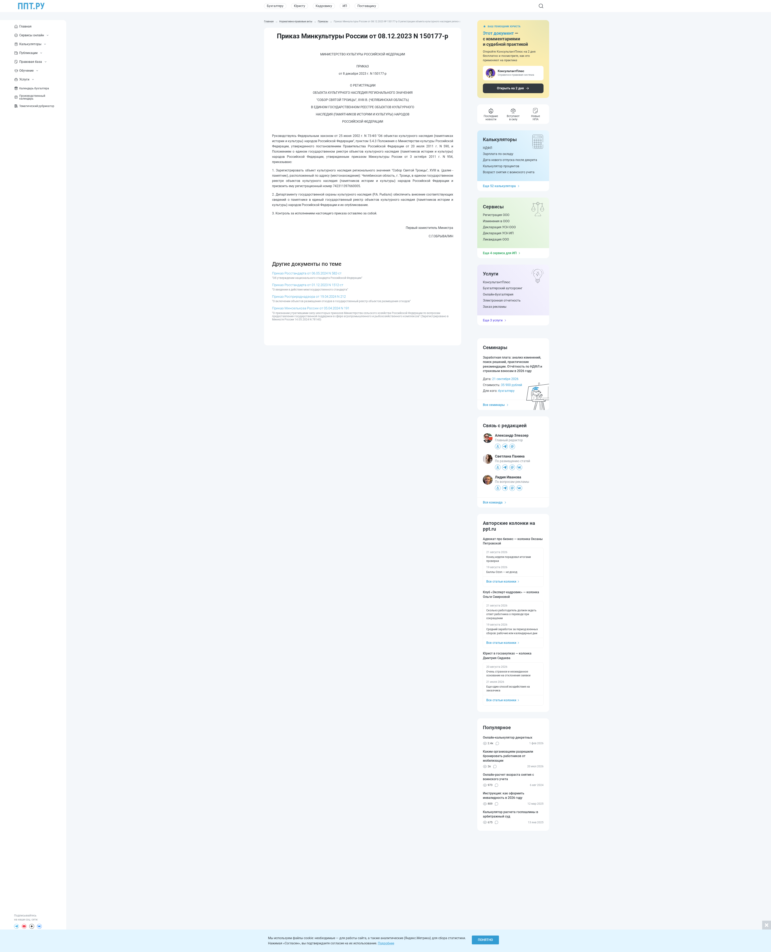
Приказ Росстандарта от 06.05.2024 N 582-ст (307, 273)
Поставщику (366, 6)
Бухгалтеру (275, 6)
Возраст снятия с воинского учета (508, 172)
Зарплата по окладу (498, 154)
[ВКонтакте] (39, 926)
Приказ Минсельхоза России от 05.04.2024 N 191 (310, 308)
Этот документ (498, 33)
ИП (345, 6)
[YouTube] (24, 926)
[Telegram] (16, 926)
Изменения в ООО (496, 221)
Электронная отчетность (502, 300)
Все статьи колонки (501, 581)
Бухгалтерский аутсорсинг (502, 288)
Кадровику (324, 6)
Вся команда (493, 502)
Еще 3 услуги (493, 320)
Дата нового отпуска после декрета (510, 160)
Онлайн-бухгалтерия (498, 294)
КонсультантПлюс (496, 282)
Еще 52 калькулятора (499, 186)
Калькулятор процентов (501, 166)
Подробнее (386, 943)
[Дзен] (31, 926)
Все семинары (494, 405)
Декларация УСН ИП (498, 233)
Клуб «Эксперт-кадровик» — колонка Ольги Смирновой (511, 594)
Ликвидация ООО (496, 239)
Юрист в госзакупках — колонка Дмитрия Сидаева (507, 655)
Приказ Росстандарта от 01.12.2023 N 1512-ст (307, 285)
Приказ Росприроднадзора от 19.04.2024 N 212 (309, 297)
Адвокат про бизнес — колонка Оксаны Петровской (513, 541)
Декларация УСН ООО (499, 227)
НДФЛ (487, 148)
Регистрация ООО (496, 215)
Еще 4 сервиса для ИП (500, 253)
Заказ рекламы (494, 307)
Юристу (299, 6)
